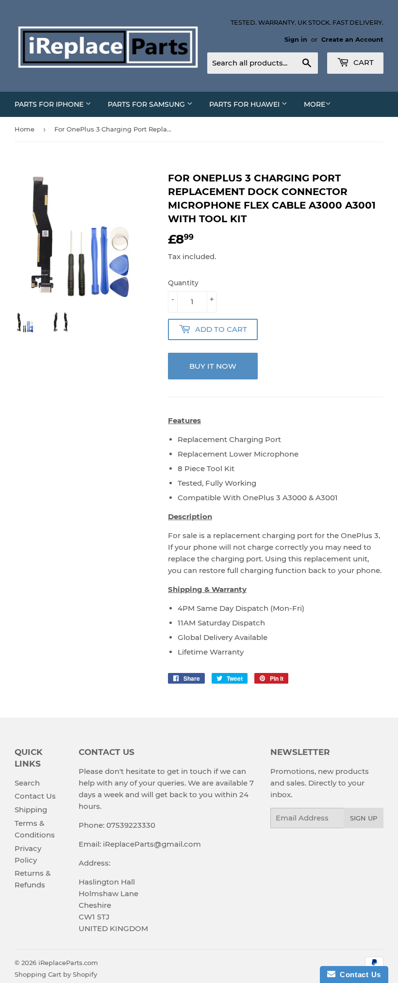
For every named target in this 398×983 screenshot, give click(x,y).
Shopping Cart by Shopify (56, 974)
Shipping (31, 809)
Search (27, 782)
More (314, 104)
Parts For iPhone (50, 104)
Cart (362, 62)
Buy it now (212, 366)
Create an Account (352, 39)
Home (24, 129)
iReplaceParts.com (68, 963)
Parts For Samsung (147, 104)
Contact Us (35, 796)
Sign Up (363, 818)
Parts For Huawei (245, 104)
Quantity (183, 283)
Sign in (295, 39)
